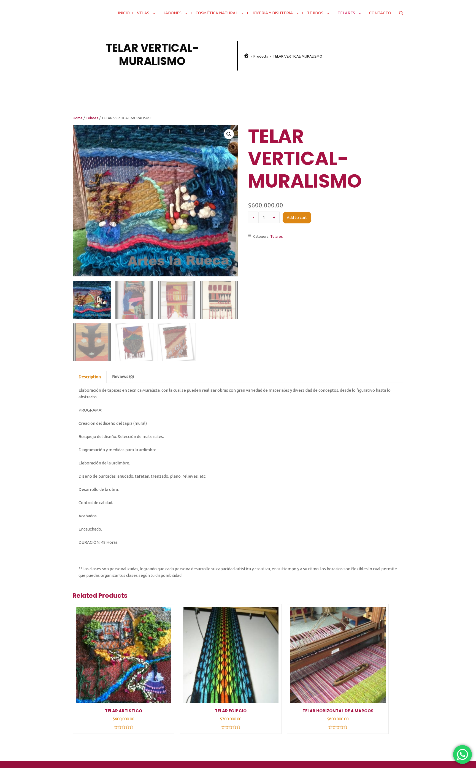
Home (78, 118)
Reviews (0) (123, 376)
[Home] (246, 56)
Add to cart (297, 217)
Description (90, 376)
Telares (92, 118)
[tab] (90, 377)
